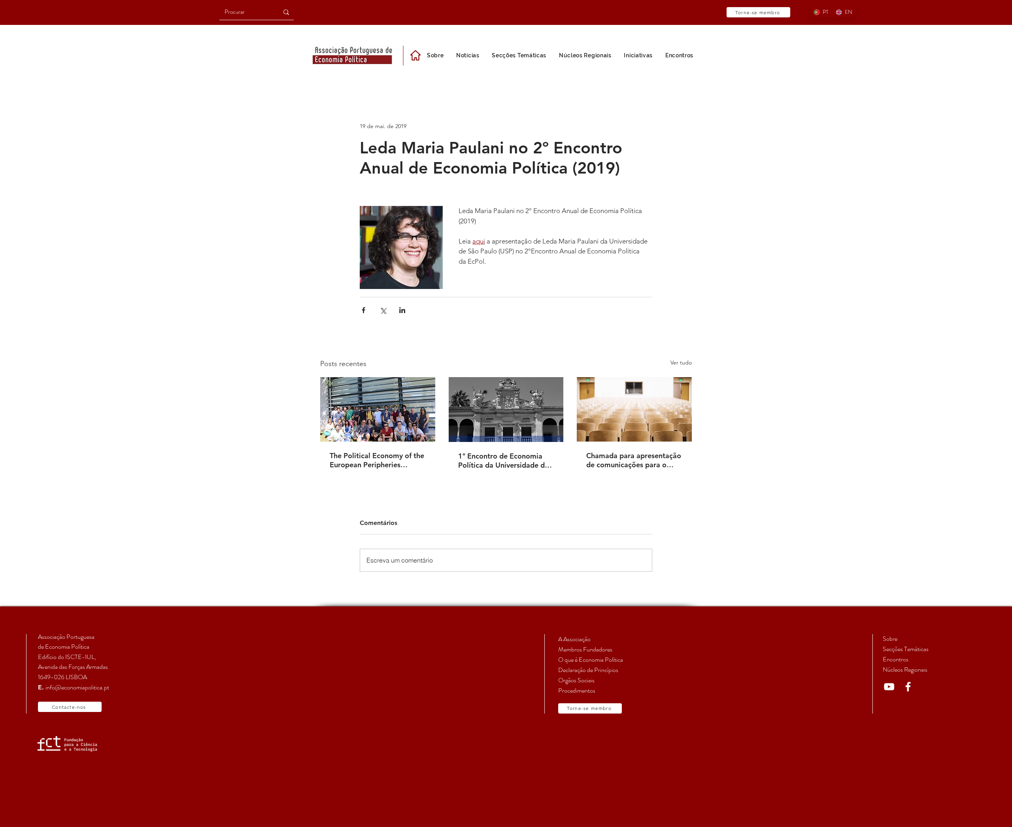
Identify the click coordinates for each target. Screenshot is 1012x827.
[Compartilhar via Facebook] (363, 310)
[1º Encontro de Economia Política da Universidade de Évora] (506, 409)
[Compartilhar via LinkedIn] (402, 310)
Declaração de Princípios (588, 669)
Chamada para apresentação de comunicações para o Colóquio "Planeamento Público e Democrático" (633, 460)
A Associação (574, 639)
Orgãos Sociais (576, 680)
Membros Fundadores (585, 649)
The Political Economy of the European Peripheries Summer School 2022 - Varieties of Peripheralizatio (377, 460)
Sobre (890, 638)
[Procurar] (286, 12)
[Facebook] (908, 686)
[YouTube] (889, 686)
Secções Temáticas (906, 648)
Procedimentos (576, 690)
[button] (638, 55)
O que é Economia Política (590, 659)
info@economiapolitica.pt (77, 687)
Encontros (895, 659)
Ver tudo (681, 362)
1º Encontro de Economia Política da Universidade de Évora (503, 460)
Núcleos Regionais (905, 669)
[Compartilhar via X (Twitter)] (383, 310)
